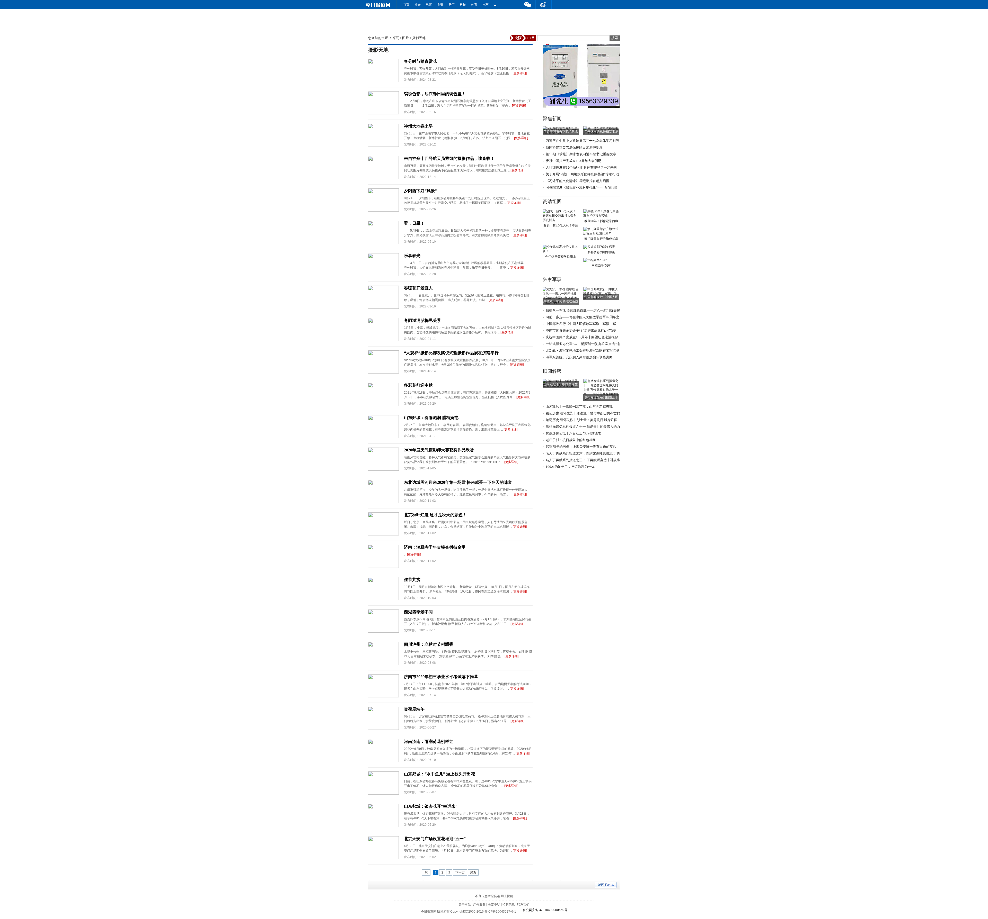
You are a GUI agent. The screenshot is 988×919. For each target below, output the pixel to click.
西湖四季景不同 (418, 612)
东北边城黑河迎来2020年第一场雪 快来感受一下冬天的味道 (458, 482)
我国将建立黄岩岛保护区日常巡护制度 (574, 147)
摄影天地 (419, 38)
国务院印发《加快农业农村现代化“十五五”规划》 (582, 187)
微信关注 (495, 4)
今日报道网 (428, 911)
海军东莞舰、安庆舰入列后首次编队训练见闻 (579, 357)
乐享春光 (412, 255)
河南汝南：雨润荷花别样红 (428, 741)
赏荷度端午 (414, 709)
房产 (451, 4)
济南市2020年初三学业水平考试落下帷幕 (441, 677)
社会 (417, 4)
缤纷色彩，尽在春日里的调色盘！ (435, 94)
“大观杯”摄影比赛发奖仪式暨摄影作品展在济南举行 (451, 353)
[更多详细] (520, 73)
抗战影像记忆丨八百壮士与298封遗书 (573, 433)
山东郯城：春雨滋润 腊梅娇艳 (431, 417)
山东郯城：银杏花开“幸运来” (430, 806)
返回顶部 (606, 885)
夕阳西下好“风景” (420, 191)
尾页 (473, 872)
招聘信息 (508, 904)
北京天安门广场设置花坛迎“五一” (435, 838)
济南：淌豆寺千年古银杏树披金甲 (435, 547)
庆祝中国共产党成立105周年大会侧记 (573, 161)
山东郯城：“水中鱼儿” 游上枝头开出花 (439, 774)
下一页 (460, 872)
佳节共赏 (412, 579)
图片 (405, 38)
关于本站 (464, 904)
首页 (406, 4)
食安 (440, 4)
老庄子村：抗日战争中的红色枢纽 (571, 440)
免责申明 (494, 904)
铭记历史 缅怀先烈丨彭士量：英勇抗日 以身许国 (581, 420)
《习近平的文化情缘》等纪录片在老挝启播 (577, 181)
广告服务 (479, 904)
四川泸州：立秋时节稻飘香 (428, 644)
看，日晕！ (414, 223)
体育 (474, 4)
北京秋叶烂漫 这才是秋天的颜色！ (435, 515)
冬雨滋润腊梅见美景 (422, 320)
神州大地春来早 (418, 126)
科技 (463, 4)
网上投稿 (507, 896)
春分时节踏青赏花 (420, 61)
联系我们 (523, 904)
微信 (527, 4)
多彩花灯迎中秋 (418, 385)
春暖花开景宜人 (418, 288)
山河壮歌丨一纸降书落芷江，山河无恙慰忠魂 (579, 406)
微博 (543, 4)
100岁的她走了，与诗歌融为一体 (570, 467)
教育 (429, 4)
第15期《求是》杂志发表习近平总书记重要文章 (581, 154)
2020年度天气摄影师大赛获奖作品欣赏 (439, 450)
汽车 (485, 4)
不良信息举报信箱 (487, 896)
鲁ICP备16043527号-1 (500, 911)
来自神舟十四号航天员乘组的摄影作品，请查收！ (449, 158)
